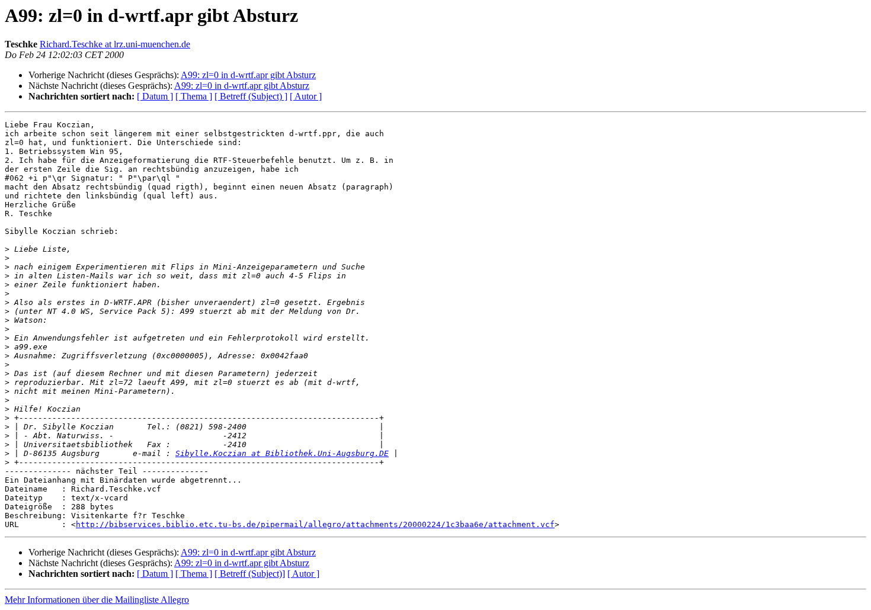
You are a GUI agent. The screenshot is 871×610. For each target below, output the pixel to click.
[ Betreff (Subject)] (249, 574)
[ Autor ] (306, 96)
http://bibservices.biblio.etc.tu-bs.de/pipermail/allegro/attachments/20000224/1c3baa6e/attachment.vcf (315, 524)
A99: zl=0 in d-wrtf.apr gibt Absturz (248, 75)
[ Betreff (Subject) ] (250, 96)
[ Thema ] (193, 96)
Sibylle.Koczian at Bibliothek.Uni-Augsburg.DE (282, 453)
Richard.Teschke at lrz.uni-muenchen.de (115, 44)
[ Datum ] (155, 96)
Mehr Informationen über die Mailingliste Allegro (97, 600)
